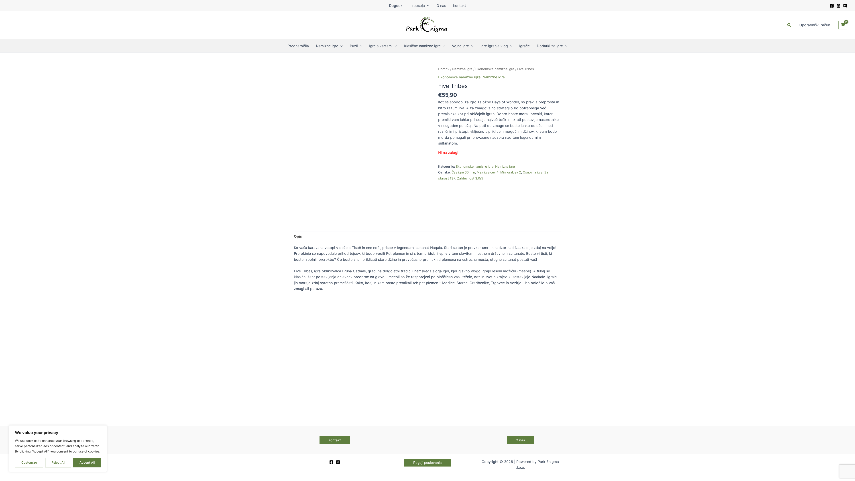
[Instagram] (839, 6)
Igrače (524, 46)
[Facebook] (832, 6)
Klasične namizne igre (422, 46)
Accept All (87, 462)
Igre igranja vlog (494, 46)
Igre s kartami (381, 46)
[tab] (298, 236)
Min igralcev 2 (510, 172)
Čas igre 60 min (463, 172)
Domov (443, 69)
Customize (29, 462)
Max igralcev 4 (488, 172)
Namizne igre (327, 46)
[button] (789, 25)
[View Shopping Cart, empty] (842, 25)
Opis (298, 236)
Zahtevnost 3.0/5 (470, 178)
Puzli (354, 46)
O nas (441, 5)
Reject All (58, 462)
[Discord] (845, 6)
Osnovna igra (533, 172)
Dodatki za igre (550, 46)
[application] (427, 5)
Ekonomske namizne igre (494, 69)
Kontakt (459, 5)
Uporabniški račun (814, 25)
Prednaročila (298, 46)
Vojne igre (460, 46)
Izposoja (418, 5)
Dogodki (396, 5)
